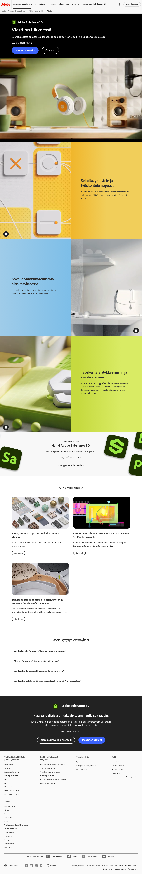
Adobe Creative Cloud (17, 11)
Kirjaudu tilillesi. (9, 806)
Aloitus (4, 11)
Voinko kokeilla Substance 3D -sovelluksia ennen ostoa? (40, 651)
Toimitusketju (9, 832)
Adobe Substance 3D (36, 11)
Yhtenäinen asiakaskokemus (50, 772)
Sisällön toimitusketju (47, 768)
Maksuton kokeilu (92, 739)
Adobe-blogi (8, 847)
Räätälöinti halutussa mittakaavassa (52, 764)
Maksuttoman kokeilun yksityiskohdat (97, 4)
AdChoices (134, 869)
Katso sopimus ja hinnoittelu (56, 739)
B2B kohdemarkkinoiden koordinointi (53, 779)
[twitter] (36, 865)
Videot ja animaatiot (11, 776)
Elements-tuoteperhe (11, 787)
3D (35, 4)
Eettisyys (7, 840)
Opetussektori (81, 762)
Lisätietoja (18, 553)
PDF (5, 779)
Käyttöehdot (119, 866)
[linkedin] (41, 865)
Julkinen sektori (81, 769)
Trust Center (8, 836)
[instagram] (31, 865)
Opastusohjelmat (57, 4)
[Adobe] (5, 4)
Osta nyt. (50, 50)
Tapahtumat (8, 817)
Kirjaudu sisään (132, 4)
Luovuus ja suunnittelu (21, 4)
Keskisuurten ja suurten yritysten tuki (125, 777)
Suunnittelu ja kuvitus (11, 772)
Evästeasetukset (130, 866)
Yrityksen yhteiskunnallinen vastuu (16, 825)
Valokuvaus (8, 768)
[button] (120, 4)
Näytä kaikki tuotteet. (11, 794)
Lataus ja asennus (118, 766)
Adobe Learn (116, 773)
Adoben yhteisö (117, 769)
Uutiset (6, 821)
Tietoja (6, 810)
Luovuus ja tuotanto (47, 776)
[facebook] (26, 865)
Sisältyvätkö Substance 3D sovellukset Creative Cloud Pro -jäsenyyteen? (47, 681)
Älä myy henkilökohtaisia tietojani (114, 869)
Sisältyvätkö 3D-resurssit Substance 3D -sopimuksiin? (39, 671)
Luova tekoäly (9, 764)
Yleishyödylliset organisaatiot (86, 766)
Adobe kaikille (9, 844)
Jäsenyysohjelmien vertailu (71, 465)
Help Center (116, 762)
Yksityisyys (109, 866)
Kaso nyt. (79, 553)
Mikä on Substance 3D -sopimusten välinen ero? (36, 661)
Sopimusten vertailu (73, 4)
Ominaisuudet (44, 4)
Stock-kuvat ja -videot (11, 791)
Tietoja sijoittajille (10, 829)
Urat (5, 814)
